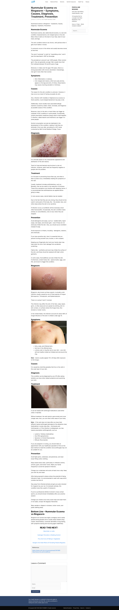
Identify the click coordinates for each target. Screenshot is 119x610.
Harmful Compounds (71, 1)
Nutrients (62, 1)
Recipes (87, 1)
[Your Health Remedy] (33, 2)
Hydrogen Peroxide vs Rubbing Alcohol (48, 535)
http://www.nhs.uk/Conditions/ (41, 552)
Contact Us (88, 608)
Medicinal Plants (54, 1)
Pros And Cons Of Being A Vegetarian (49, 539)
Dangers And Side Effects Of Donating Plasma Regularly (49, 542)
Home (46, 1)
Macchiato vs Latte (49, 531)
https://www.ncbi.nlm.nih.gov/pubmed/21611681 (46, 550)
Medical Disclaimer (67, 608)
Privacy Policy (76, 608)
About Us (82, 608)
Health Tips (80, 1)
